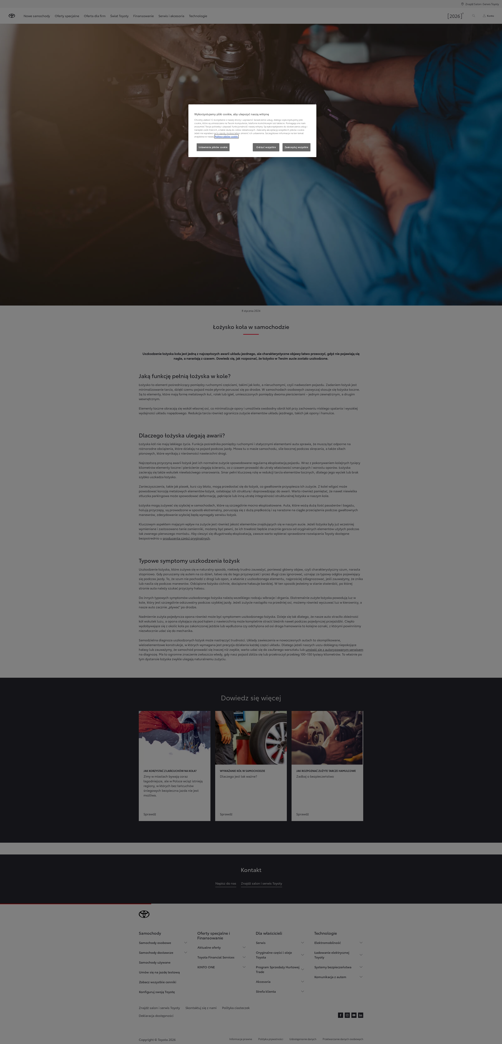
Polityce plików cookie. (226, 136)
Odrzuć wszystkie (266, 147)
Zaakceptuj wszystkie (296, 147)
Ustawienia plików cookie (213, 147)
